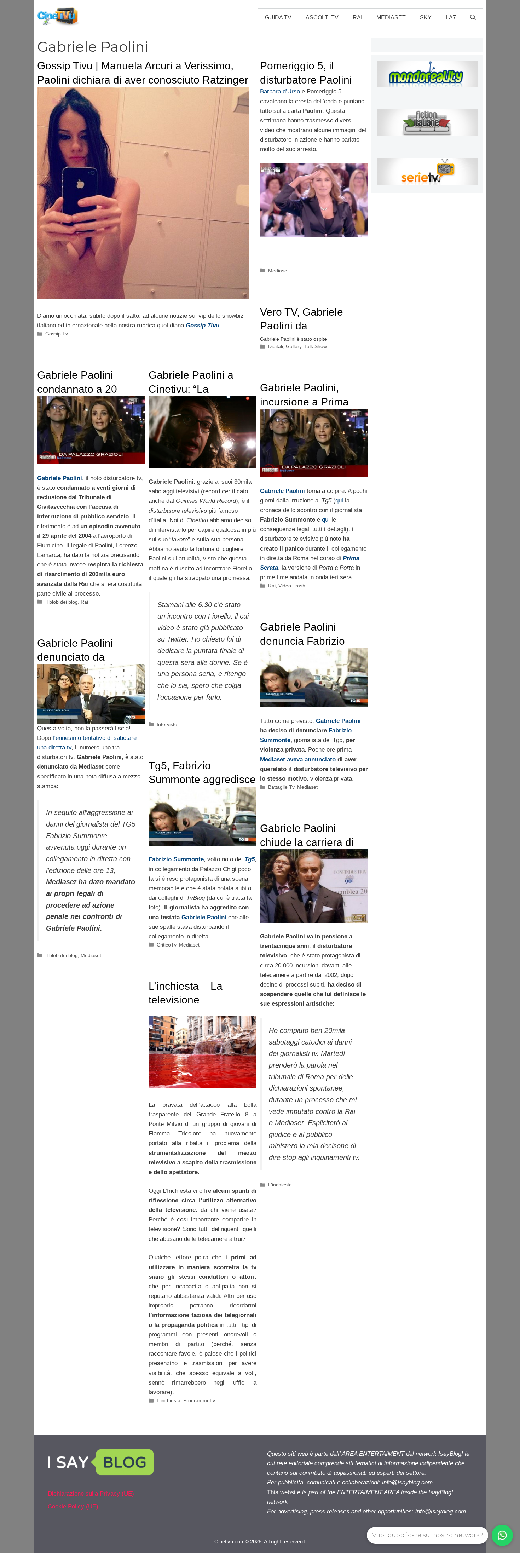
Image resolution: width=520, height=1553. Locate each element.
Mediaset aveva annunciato (298, 759)
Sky (426, 18)
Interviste (167, 724)
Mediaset (391, 18)
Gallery (293, 346)
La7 (451, 18)
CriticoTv (166, 945)
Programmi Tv (199, 1400)
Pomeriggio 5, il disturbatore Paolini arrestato (306, 79)
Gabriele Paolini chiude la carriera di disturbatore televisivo (312, 842)
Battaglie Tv (281, 787)
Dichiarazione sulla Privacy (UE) (91, 1493)
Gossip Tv (56, 334)
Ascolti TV (322, 18)
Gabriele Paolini (282, 491)
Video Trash (291, 585)
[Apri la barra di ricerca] (473, 18)
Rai (357, 18)
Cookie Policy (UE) (73, 1506)
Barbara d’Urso (280, 91)
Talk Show (315, 346)
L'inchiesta (280, 1184)
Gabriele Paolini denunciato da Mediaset (75, 657)
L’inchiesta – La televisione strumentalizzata (187, 1000)
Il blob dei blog (61, 602)
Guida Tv (278, 18)
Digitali (275, 346)
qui (339, 500)
